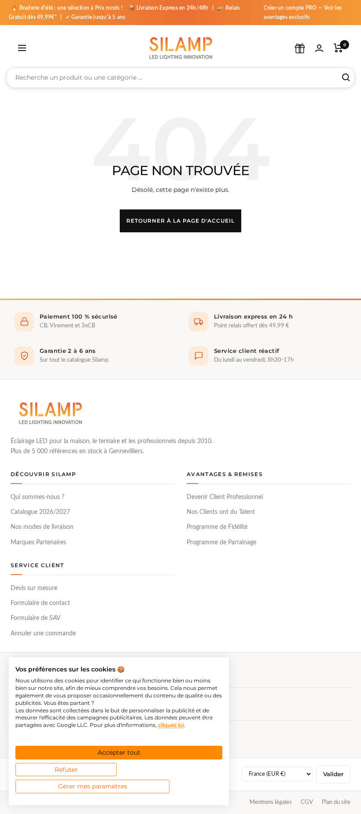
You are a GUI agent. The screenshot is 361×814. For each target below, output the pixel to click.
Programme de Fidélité (217, 527)
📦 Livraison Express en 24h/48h (169, 8)
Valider (333, 774)
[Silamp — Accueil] (50, 413)
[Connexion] (319, 48)
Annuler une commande (43, 634)
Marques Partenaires (38, 542)
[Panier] (338, 48)
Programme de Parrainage (221, 542)
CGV (307, 802)
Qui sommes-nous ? (37, 497)
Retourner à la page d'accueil (180, 220)
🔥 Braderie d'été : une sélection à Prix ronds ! (66, 8)
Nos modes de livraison (42, 527)
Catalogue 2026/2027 (40, 512)
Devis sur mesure (34, 588)
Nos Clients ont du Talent (221, 512)
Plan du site (336, 802)
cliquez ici (171, 725)
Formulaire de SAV (35, 618)
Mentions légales (271, 802)
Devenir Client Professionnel (225, 497)
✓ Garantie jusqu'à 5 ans (95, 17)
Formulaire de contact (40, 603)
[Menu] (22, 48)
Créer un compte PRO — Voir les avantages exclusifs (303, 12)
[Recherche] (346, 77)
